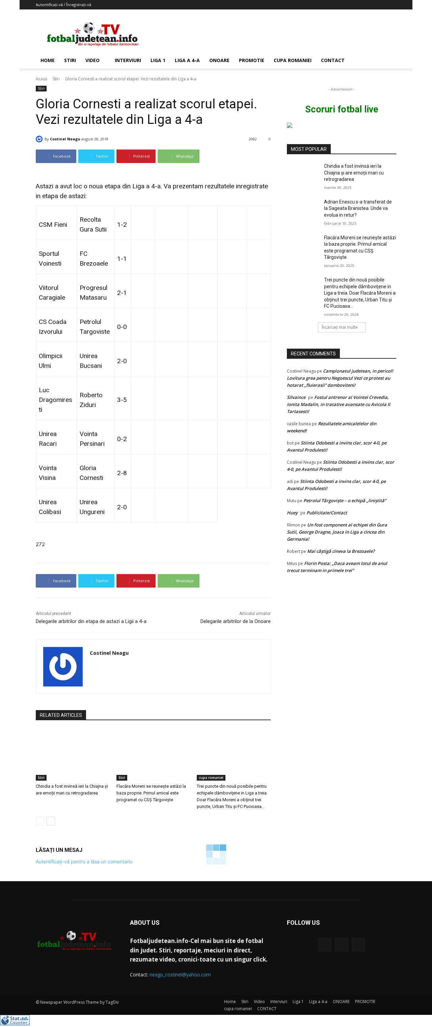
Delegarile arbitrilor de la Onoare (235, 621)
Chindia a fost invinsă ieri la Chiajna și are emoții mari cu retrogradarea (354, 172)
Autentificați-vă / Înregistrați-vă (63, 4)
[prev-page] (40, 821)
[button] (388, 61)
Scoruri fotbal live (341, 109)
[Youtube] (358, 944)
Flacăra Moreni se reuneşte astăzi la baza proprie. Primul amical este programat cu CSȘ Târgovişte (151, 793)
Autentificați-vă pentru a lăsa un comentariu (84, 861)
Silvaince (296, 397)
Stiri (70, 60)
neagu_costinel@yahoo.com (180, 974)
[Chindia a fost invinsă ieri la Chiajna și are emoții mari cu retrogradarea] (73, 755)
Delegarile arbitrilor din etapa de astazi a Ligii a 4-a (91, 621)
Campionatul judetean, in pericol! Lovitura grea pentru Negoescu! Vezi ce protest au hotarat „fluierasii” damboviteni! (340, 378)
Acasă (41, 79)
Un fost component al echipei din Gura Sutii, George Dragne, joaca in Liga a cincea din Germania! (337, 532)
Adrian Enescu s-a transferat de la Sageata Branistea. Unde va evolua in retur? (358, 208)
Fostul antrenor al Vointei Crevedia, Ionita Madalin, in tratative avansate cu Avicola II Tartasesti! (338, 404)
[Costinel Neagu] (40, 139)
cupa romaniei (293, 60)
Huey (292, 513)
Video (92, 60)
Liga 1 (158, 60)
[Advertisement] (273, 34)
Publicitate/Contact (326, 513)
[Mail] (341, 944)
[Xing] (92, 665)
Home (47, 60)
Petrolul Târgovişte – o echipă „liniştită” (344, 500)
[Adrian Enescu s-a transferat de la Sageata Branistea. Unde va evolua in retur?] (303, 210)
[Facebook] (324, 944)
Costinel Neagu (65, 138)
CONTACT (333, 60)
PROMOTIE (251, 60)
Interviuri (128, 60)
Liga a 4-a (187, 60)
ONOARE (219, 60)
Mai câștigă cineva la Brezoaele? (341, 551)
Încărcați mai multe (340, 327)
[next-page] (51, 821)
